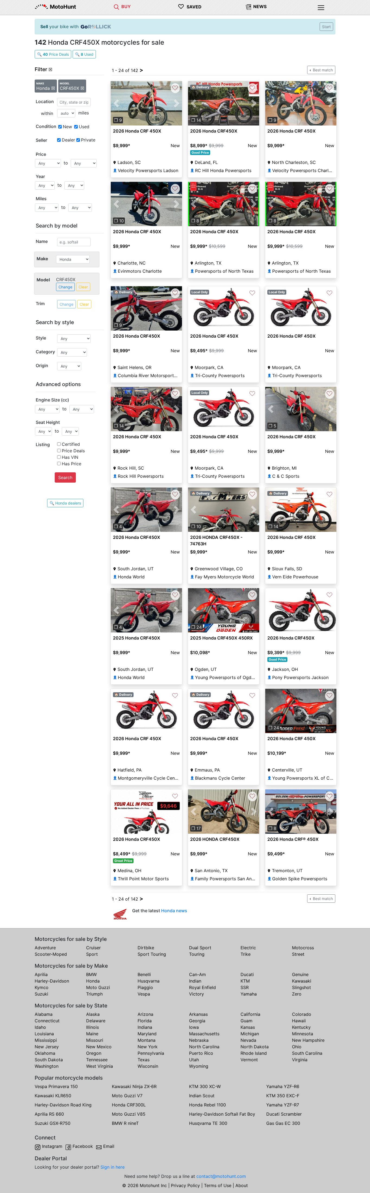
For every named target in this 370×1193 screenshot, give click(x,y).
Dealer (68, 140)
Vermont (249, 1059)
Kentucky (301, 1027)
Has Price (71, 463)
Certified (71, 444)
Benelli (144, 974)
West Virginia (99, 1066)
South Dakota (49, 1059)
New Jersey (47, 1046)
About (241, 1185)
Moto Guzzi (98, 987)
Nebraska (199, 1040)
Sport (92, 954)
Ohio (296, 1046)
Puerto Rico (201, 1053)
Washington (47, 1066)
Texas (144, 1059)
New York (148, 1046)
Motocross (303, 947)
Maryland (147, 1033)
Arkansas (198, 1014)
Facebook (83, 1146)
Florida (145, 1020)
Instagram (52, 1146)
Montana (146, 1040)
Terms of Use (217, 1185)
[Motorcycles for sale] (116, 6)
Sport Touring (152, 954)
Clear (83, 287)
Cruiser (93, 947)
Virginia (299, 1059)
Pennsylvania (151, 1053)
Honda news (174, 910)
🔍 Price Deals (53, 54)
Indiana (145, 1027)
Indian (195, 981)
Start (326, 26)
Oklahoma (45, 1053)
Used (84, 126)
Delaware (95, 1020)
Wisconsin (148, 1066)
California (250, 1014)
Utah (194, 1059)
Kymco (41, 987)
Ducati (247, 974)
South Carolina (307, 1053)
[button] (116, 103)
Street (298, 954)
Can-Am (197, 974)
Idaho (40, 1027)
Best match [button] (322, 70)
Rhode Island (254, 1053)
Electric (248, 947)
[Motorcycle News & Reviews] (248, 6)
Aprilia (41, 974)
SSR (245, 987)
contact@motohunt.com (221, 1176)
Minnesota (302, 1033)
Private (88, 140)
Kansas (248, 1027)
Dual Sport (200, 947)
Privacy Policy (185, 1185)
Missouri (94, 1040)
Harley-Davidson (52, 981)
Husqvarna (149, 981)
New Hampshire (308, 1040)
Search (65, 477)
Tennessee (97, 1059)
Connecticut (47, 1020)
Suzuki (41, 994)
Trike (246, 954)
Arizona (145, 1014)
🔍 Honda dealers (65, 503)
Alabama (44, 1014)
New (67, 126)
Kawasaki (301, 981)
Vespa (144, 994)
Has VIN (70, 457)
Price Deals (73, 450)
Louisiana (44, 1033)
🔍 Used (84, 54)
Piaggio (145, 987)
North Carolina (204, 1046)
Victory (196, 994)
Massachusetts (204, 1033)
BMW (91, 974)
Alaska (93, 1014)
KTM (245, 981)
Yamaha (249, 994)
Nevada (248, 1040)
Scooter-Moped (51, 954)
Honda (93, 981)
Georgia (197, 1020)
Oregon (93, 1053)
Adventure (45, 947)
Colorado (301, 1014)
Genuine (300, 974)
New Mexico (99, 1046)
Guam (246, 1020)
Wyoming (198, 1066)
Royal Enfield (202, 987)
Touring (197, 954)
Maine (92, 1033)
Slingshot (301, 987)
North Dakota (255, 1046)
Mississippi (46, 1040)
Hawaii (299, 1020)
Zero (296, 994)
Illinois (92, 1027)
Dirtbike (146, 947)
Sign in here (112, 1167)
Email (108, 1146)
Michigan (250, 1033)
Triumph (94, 994)
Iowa (194, 1027)
